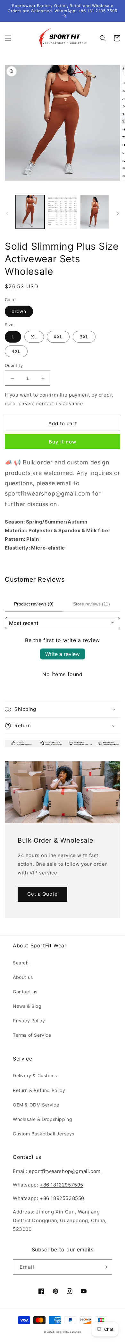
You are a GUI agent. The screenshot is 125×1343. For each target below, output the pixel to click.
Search (21, 962)
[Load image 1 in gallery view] (30, 211)
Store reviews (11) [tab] (91, 603)
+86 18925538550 (62, 1198)
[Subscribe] (105, 1267)
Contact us (25, 991)
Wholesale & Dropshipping (42, 1119)
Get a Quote (42, 894)
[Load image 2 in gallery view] (62, 211)
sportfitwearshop (68, 1331)
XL (34, 336)
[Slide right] (118, 213)
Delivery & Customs (35, 1075)
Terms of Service (32, 1035)
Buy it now (62, 442)
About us (23, 977)
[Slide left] (7, 213)
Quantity (14, 365)
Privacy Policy (29, 1020)
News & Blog (27, 1006)
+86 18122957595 (61, 1185)
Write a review (62, 654)
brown (19, 311)
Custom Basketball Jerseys (43, 1133)
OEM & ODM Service (36, 1104)
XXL (58, 336)
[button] (8, 38)
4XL (16, 351)
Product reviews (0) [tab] (34, 603)
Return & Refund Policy (39, 1090)
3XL (84, 336)
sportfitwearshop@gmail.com (65, 1171)
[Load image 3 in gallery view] (94, 211)
